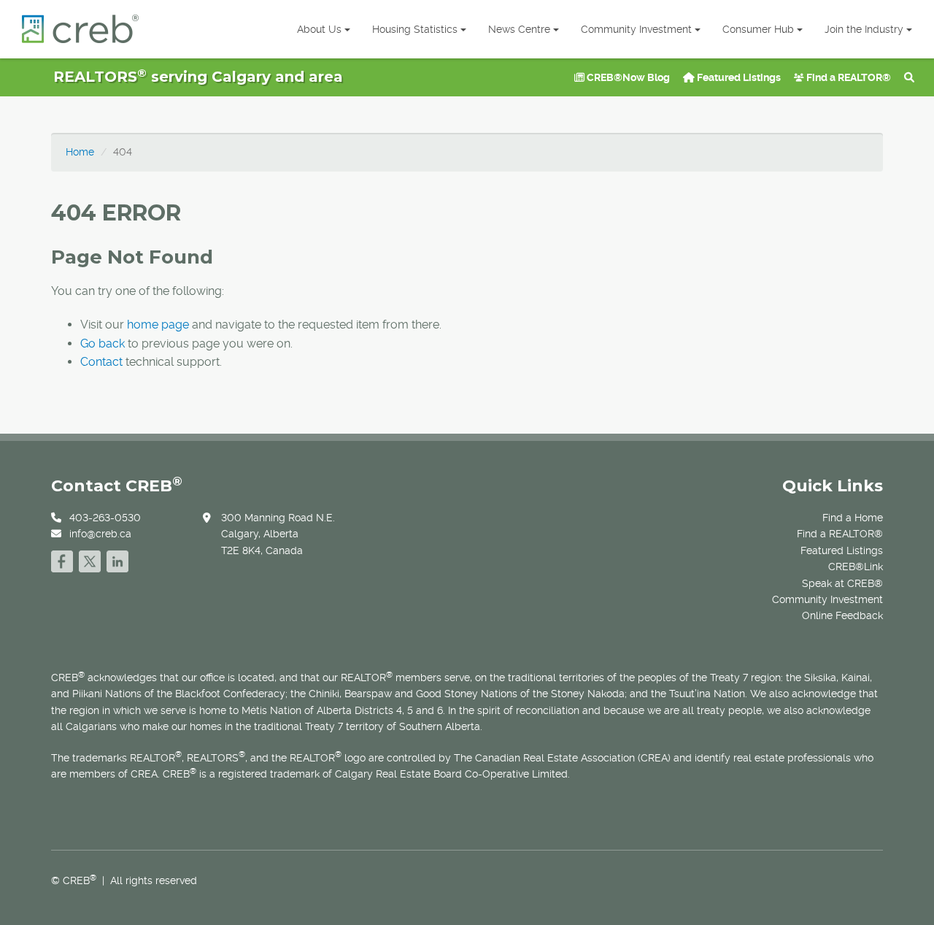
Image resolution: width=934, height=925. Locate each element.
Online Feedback (842, 615)
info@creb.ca (100, 534)
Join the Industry (864, 29)
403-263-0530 (105, 517)
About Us (319, 29)
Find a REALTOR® (847, 77)
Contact (101, 362)
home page (158, 324)
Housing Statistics (415, 29)
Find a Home (852, 517)
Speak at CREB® (842, 583)
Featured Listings (738, 77)
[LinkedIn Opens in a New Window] (117, 559)
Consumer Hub (758, 29)
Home (80, 152)
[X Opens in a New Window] (90, 559)
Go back (102, 343)
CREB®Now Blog (627, 77)
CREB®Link (855, 566)
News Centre (519, 29)
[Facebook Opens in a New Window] (62, 559)
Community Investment (636, 29)
